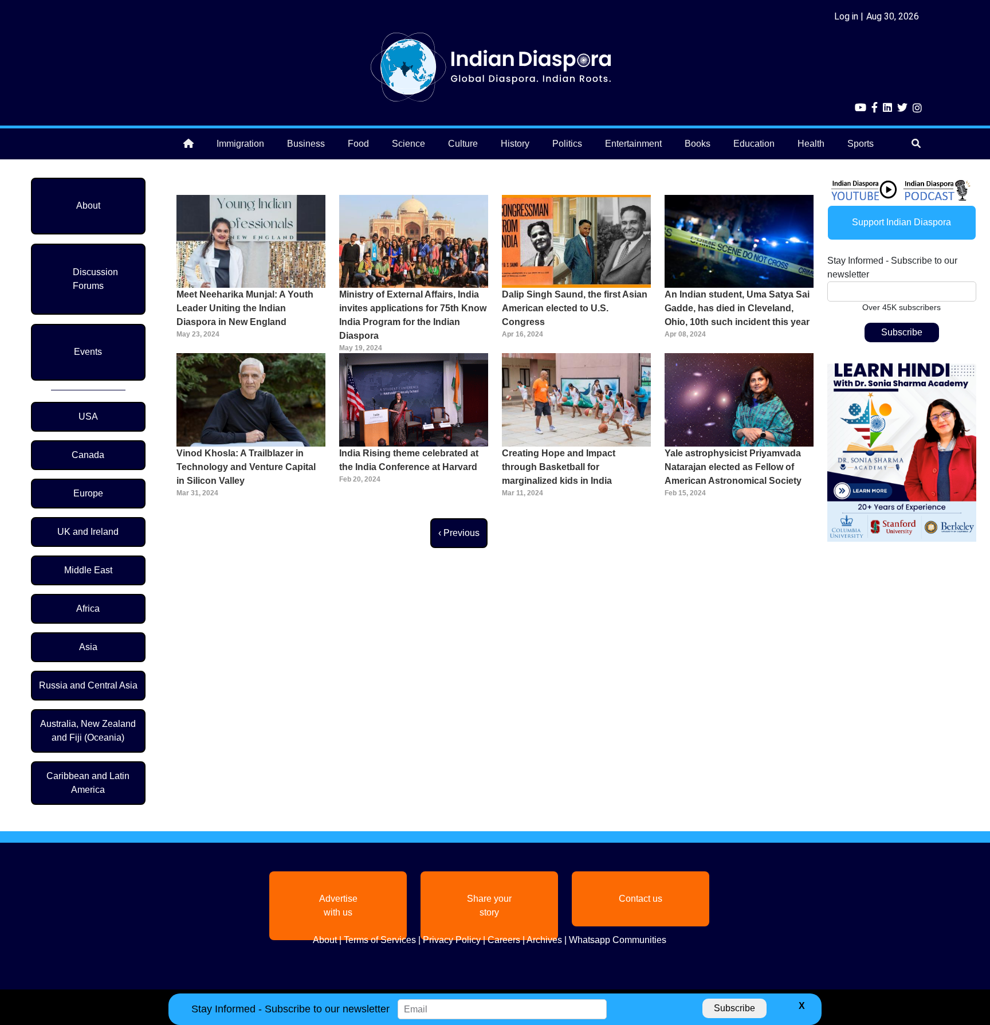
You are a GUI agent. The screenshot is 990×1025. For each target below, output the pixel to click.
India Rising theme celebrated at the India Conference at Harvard (408, 460)
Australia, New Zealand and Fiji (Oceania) (88, 730)
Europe (88, 493)
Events (88, 352)
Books (697, 143)
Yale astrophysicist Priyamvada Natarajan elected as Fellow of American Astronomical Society (733, 467)
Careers (504, 940)
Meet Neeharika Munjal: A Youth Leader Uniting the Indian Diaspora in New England (244, 308)
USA (88, 416)
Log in (846, 16)
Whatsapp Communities (617, 940)
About (88, 205)
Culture (463, 143)
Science (408, 143)
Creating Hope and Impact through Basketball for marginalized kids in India (558, 467)
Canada (88, 455)
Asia (88, 647)
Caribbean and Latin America (87, 783)
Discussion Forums (95, 279)
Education (754, 143)
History (515, 143)
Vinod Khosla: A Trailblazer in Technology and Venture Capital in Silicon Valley (246, 467)
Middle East (88, 570)
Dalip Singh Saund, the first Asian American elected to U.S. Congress (574, 308)
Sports (860, 143)
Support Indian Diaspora (901, 222)
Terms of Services (380, 940)
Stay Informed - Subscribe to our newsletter (892, 267)
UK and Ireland (88, 532)
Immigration (240, 143)
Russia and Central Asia (88, 685)
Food (358, 143)
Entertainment (633, 143)
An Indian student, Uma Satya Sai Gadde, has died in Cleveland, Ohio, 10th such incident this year (737, 308)
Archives (544, 940)
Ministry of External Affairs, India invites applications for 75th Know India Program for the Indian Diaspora (412, 315)
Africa (88, 608)
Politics (567, 143)
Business (306, 143)
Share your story (489, 905)
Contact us (640, 898)
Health (811, 143)
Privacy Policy (452, 940)
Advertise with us (338, 905)
